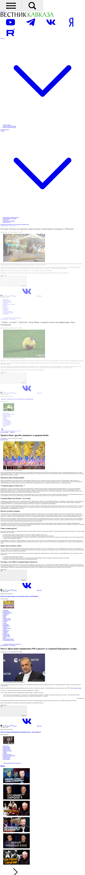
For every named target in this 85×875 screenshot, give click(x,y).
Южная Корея (6, 625)
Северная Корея (6, 628)
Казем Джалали (77, 688)
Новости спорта (6, 416)
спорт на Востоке (7, 423)
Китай (4, 617)
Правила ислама (7, 222)
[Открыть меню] (11, 6)
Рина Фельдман (4, 439)
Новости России (7, 749)
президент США (7, 618)
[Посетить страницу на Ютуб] (11, 26)
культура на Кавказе (7, 311)
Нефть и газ (5, 219)
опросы (5, 629)
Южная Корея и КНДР (8, 639)
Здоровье (24, 224)
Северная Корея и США (8, 640)
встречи (5, 623)
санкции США (6, 635)
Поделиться (23, 285)
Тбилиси (5, 306)
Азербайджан (6, 420)
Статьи (7, 129)
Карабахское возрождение (6, 224)
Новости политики (7, 612)
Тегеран (5, 753)
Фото (17, 224)
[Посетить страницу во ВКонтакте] (51, 26)
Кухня (27, 224)
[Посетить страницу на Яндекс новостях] (71, 26)
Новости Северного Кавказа (9, 126)
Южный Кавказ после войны (9, 218)
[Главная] (27, 16)
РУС (2, 11)
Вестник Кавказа (4, 225)
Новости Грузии (7, 300)
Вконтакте (39, 296)
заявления (5, 631)
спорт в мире (6, 424)
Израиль (5, 419)
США (4, 616)
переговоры (6, 624)
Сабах (4, 426)
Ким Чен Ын (6, 634)
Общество (5, 303)
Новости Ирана (6, 747)
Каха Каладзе (6, 307)
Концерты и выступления (9, 304)
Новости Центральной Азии (9, 127)
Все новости (12, 225)
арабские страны (7, 756)
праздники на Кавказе (8, 312)
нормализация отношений (9, 755)
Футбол (5, 417)
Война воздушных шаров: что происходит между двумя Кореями (19, 596)
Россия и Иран (6, 757)
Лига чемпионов (7, 421)
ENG (4, 11)
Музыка (5, 305)
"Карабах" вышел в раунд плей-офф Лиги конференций (17, 399)
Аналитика (3, 129)
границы (5, 633)
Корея (4, 637)
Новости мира (6, 415)
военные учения (7, 619)
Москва (5, 752)
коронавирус (6, 313)
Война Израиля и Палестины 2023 (11, 217)
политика (5, 621)
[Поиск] (32, 6)
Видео (19, 224)
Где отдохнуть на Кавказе (9, 221)
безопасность (6, 630)
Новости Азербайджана (8, 414)
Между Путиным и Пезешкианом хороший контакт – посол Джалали (21, 732)
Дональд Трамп (6, 636)
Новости (8, 296)
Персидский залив (7, 754)
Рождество (5, 309)
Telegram (14, 296)
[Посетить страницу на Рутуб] (10, 37)
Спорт (14, 224)
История (5, 615)
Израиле (3, 363)
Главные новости (7, 124)
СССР (4, 622)
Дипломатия (6, 613)
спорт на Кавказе (7, 422)
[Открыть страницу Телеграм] (31, 26)
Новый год (5, 310)
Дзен (3, 296)
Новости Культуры (7, 301)
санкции (5, 627)
